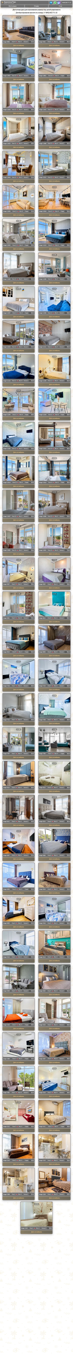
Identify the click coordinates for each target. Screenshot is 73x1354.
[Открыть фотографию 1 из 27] (18, 332)
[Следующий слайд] (31, 28)
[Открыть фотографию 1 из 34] (54, 468)
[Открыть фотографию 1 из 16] (54, 1044)
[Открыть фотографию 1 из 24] (18, 265)
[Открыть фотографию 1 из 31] (54, 27)
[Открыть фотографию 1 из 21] (18, 27)
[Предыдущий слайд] (5, 28)
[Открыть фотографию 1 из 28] (54, 95)
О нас (60, 6)
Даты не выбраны (18, 45)
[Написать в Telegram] (51, 3)
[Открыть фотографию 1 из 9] (18, 163)
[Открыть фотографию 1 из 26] (54, 1010)
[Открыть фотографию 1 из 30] (18, 95)
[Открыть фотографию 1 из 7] (18, 671)
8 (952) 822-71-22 (66, 2)
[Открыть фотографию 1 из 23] (18, 502)
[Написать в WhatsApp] (55, 3)
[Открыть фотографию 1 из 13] (18, 61)
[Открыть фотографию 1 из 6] (18, 1010)
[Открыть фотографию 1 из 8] (54, 163)
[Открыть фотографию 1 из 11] (54, 61)
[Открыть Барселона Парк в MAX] (59, 3)
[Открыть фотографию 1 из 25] (54, 434)
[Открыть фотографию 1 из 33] (18, 807)
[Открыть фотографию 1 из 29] (18, 1078)
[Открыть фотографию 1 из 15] (54, 1146)
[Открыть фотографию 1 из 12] (54, 570)
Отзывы (36, 6)
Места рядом (12, 6)
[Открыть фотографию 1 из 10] (54, 129)
